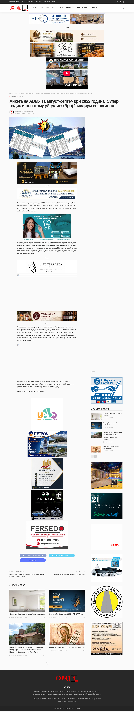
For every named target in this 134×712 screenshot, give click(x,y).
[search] (123, 8)
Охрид (34, 8)
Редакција (18, 111)
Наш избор (32, 643)
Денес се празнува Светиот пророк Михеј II (66, 647)
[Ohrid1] (67, 678)
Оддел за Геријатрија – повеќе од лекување (27, 614)
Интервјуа (44, 8)
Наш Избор (23, 643)
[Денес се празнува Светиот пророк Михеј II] (67, 634)
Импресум (30, 2)
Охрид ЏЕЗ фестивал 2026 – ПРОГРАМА (66, 614)
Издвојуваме (57, 8)
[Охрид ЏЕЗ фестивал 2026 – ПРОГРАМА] (67, 601)
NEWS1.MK (70, 8)
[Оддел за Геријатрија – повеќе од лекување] (27, 601)
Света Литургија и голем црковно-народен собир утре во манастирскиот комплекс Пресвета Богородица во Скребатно (26, 649)
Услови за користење (50, 2)
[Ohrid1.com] (18, 8)
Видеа (94, 8)
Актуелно (13, 96)
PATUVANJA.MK (83, 8)
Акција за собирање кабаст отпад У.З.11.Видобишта (69, 574)
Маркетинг (39, 2)
